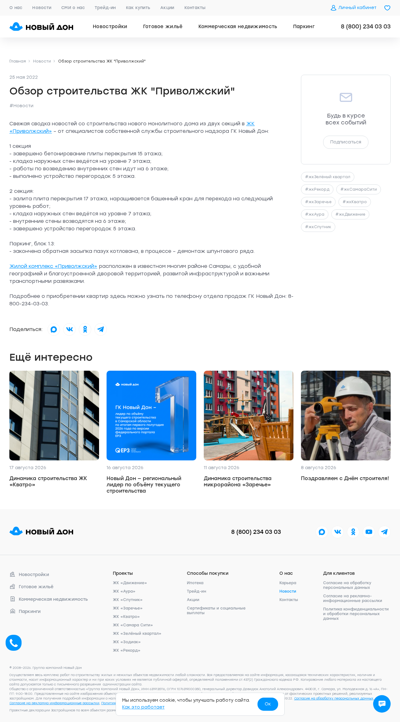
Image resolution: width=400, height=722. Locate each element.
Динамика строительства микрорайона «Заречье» (238, 481)
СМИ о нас (73, 7)
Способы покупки (207, 573)
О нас (15, 7)
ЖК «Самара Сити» (133, 625)
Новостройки (110, 26)
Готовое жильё (163, 26)
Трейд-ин (105, 7)
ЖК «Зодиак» (127, 642)
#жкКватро (354, 202)
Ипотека (195, 583)
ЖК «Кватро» (126, 616)
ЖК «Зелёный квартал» (137, 633)
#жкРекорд (317, 189)
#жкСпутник (318, 227)
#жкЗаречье (318, 202)
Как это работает (143, 707)
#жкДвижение (350, 214)
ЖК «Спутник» (128, 600)
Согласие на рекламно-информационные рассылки (352, 598)
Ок (268, 704)
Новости (41, 7)
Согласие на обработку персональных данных (347, 585)
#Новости (21, 105)
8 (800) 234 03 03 (366, 26)
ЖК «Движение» (130, 583)
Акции (167, 7)
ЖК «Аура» (124, 591)
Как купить (138, 7)
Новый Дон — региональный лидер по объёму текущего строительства (144, 484)
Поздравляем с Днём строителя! (345, 478)
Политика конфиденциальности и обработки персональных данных (356, 614)
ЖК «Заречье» (128, 608)
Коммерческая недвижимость (238, 26)
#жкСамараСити (358, 189)
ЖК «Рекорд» (127, 650)
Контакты (195, 7)
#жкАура (314, 214)
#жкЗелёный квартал (327, 177)
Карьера (287, 583)
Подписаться (345, 142)
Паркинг (304, 26)
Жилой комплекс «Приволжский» (53, 266)
